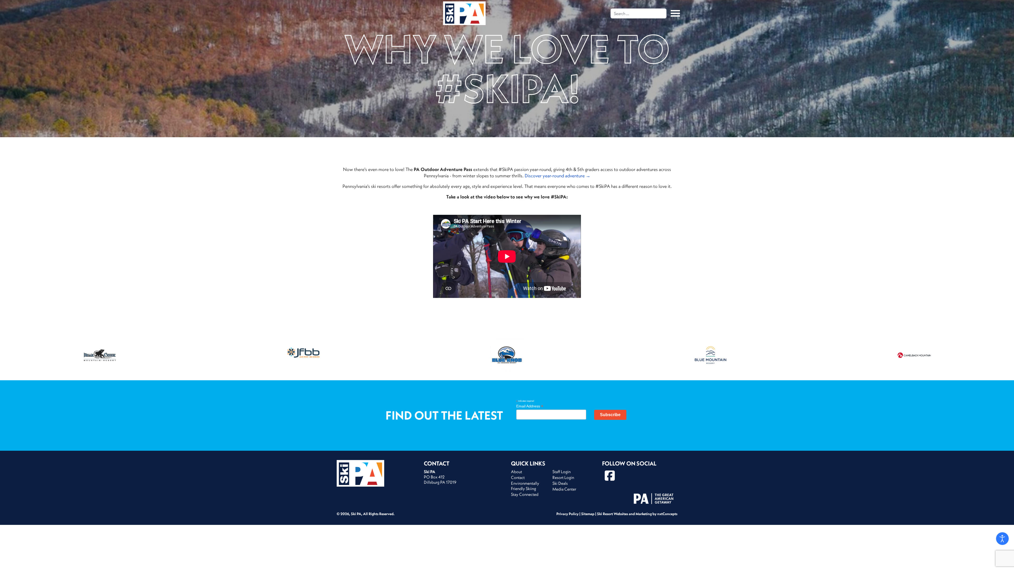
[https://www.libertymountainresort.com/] (710, 355)
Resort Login (563, 477)
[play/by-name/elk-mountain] (100, 355)
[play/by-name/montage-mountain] (914, 355)
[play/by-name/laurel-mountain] (507, 355)
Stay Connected (524, 494)
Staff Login (561, 471)
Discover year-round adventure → (557, 176)
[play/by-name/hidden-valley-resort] (303, 355)
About (516, 471)
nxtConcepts (667, 513)
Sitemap (587, 513)
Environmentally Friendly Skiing (525, 486)
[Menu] (674, 13)
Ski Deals (560, 483)
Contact (518, 477)
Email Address (529, 406)
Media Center (564, 489)
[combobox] (638, 13)
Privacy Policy (567, 513)
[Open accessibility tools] (1002, 538)
